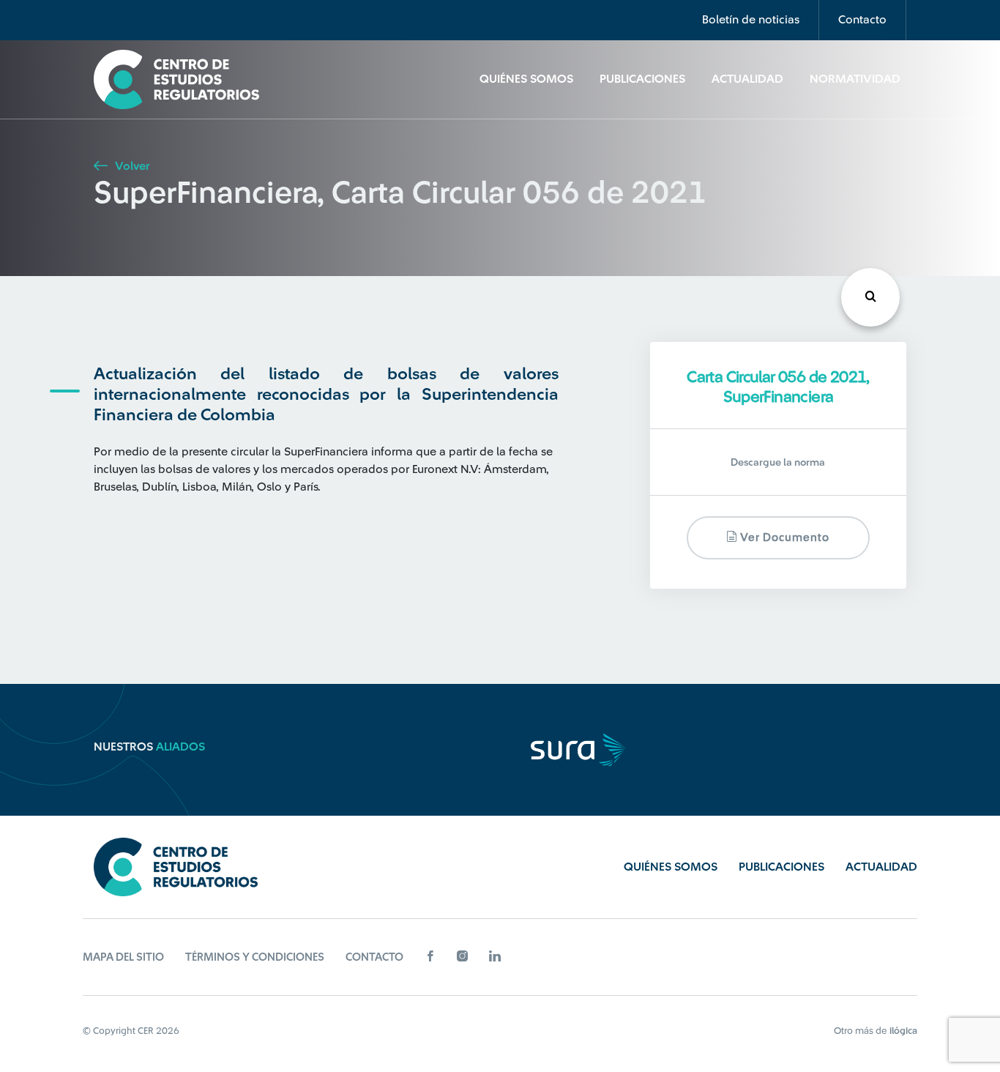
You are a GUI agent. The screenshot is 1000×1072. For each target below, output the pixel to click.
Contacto (862, 20)
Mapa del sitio (123, 957)
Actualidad (747, 79)
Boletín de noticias (750, 20)
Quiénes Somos (526, 79)
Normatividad (855, 79)
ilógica (903, 1030)
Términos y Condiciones (254, 957)
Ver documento (783, 537)
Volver (130, 166)
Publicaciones (642, 79)
